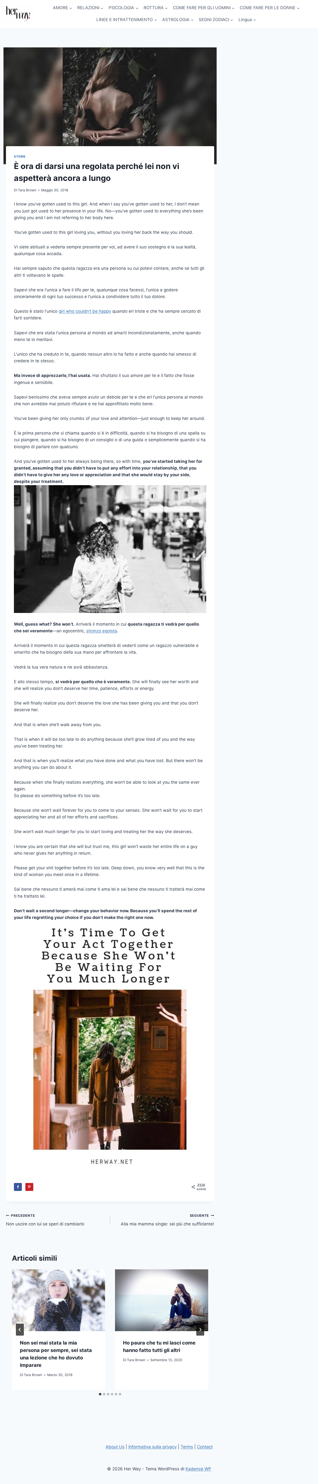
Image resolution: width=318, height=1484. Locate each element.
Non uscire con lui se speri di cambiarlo (45, 1220)
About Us (115, 1446)
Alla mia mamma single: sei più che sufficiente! (167, 1220)
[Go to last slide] (20, 1330)
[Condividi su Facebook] (18, 1187)
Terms (187, 1446)
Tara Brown (27, 190)
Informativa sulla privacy (152, 1446)
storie (20, 156)
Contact (205, 1446)
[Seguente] (200, 1330)
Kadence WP (198, 1468)
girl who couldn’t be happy (85, 311)
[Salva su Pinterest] (29, 1187)
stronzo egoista (101, 630)
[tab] (100, 1394)
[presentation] (58, 1300)
